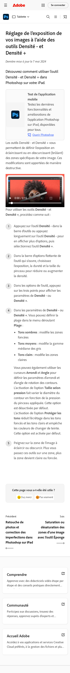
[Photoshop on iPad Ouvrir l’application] (65, 17)
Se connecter (58, 5)
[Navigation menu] (5, 5)
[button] (43, 5)
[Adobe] (19, 5)
